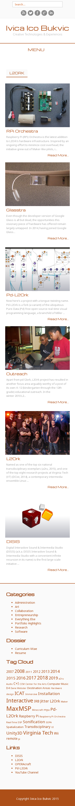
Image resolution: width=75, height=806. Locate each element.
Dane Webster (18, 688)
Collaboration (24, 611)
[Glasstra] (37, 184)
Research (21, 627)
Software (21, 631)
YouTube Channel (26, 772)
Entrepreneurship (26, 615)
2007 (10, 671)
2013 (45, 671)
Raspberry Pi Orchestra (52, 716)
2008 (20, 671)
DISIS (13, 541)
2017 (31, 678)
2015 (10, 678)
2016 (20, 678)
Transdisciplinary (37, 726)
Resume (20, 653)
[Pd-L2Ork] (37, 269)
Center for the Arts (35, 684)
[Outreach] (37, 348)
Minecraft (37, 709)
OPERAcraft (23, 764)
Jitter (44, 701)
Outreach (16, 373)
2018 (42, 677)
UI (52, 727)
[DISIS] (37, 516)
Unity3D (14, 733)
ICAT (20, 693)
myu (47, 710)
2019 (53, 678)
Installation (49, 693)
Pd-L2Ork (17, 294)
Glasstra (16, 209)
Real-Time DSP (14, 722)
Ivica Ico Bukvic (37, 27)
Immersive (31, 694)
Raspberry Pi (29, 716)
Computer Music (57, 684)
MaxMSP (18, 708)
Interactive (19, 700)
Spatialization (15, 727)
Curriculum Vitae (26, 649)
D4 (8, 688)
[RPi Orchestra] (37, 105)
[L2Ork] (37, 433)
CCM (22, 684)
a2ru (61, 678)
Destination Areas (38, 688)
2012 (36, 671)
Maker (64, 701)
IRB (36, 701)
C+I (16, 683)
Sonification (34, 721)
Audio (9, 684)
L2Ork (13, 458)
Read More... (58, 155)
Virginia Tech (38, 732)
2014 (55, 671)
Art (17, 607)
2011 (28, 672)
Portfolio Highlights (28, 623)
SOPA (49, 722)
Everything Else (25, 619)
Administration (25, 602)
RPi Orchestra (22, 131)
